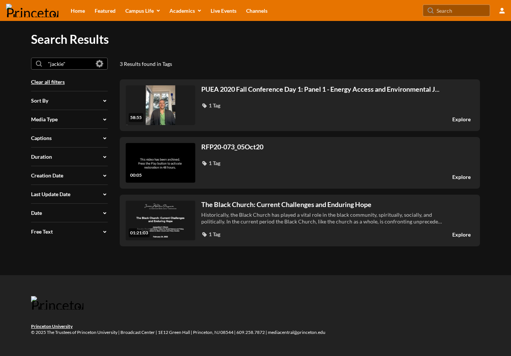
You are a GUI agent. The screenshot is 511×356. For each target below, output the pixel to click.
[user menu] (502, 10)
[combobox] (69, 63)
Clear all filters (48, 82)
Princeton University (52, 326)
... (320, 89)
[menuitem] (77, 10)
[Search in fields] (99, 64)
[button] (210, 105)
